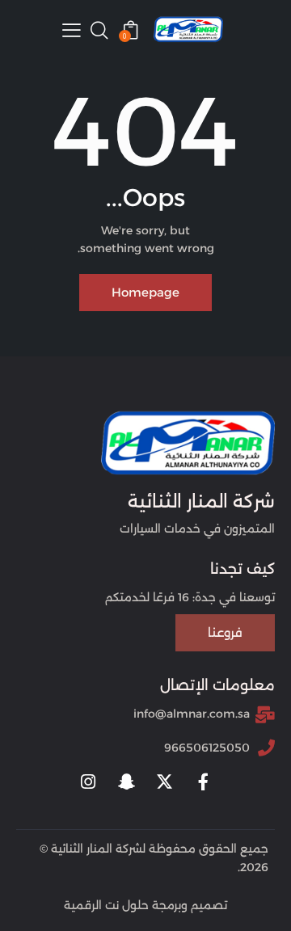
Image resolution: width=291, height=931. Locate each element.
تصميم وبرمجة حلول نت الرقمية (145, 905)
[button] (71, 30)
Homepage (145, 292)
